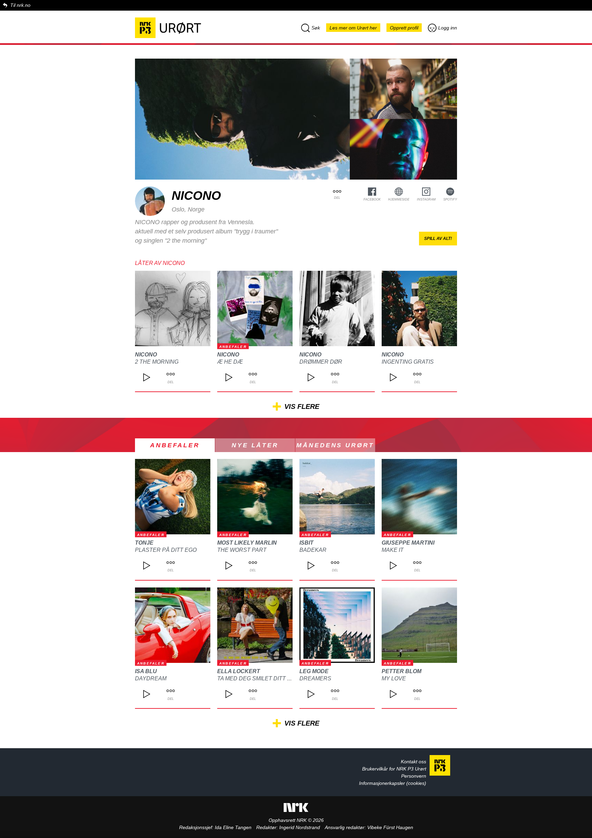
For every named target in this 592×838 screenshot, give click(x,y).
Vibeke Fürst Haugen (390, 827)
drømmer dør (320, 362)
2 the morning (156, 362)
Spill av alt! (438, 238)
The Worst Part (242, 550)
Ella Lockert (238, 671)
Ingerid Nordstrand (299, 827)
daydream (150, 678)
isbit (306, 543)
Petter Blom (401, 671)
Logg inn (447, 28)
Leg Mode (314, 671)
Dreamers (315, 678)
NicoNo (146, 354)
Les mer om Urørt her (353, 28)
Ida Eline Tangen (233, 827)
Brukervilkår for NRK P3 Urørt (394, 769)
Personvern (413, 776)
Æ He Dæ (230, 362)
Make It (393, 550)
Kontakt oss (413, 761)
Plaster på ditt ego (166, 550)
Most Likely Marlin (247, 543)
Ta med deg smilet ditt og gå (261, 678)
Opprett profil (404, 28)
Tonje (144, 543)
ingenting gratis (408, 362)
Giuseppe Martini (408, 543)
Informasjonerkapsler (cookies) (392, 783)
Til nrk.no (20, 5)
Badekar (312, 550)
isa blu (146, 671)
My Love (394, 678)
